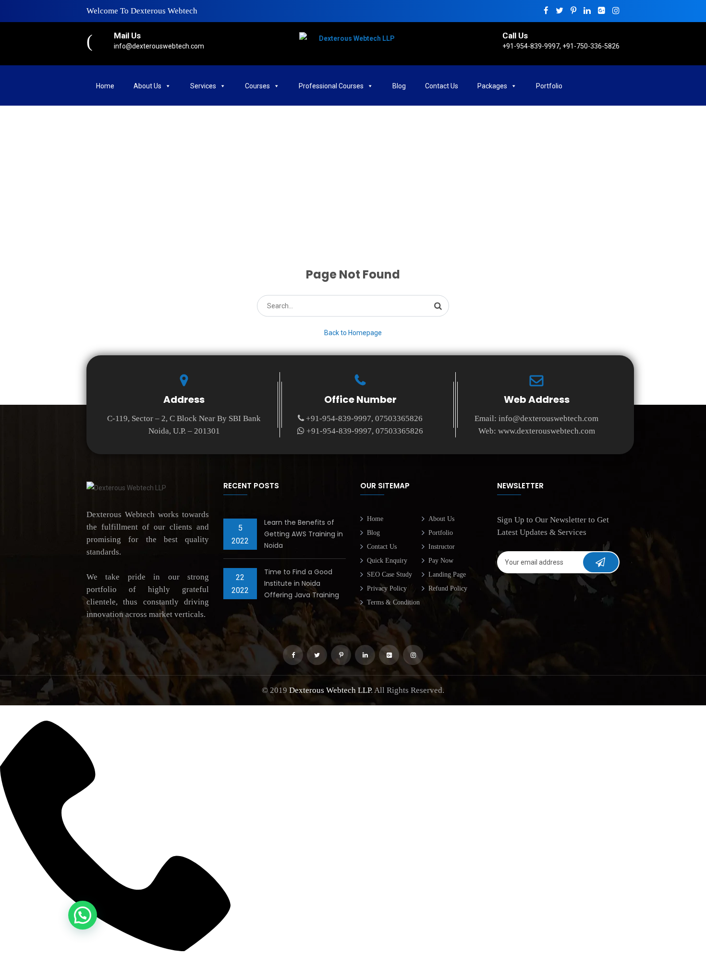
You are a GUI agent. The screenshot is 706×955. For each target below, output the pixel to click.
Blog (399, 86)
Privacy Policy (387, 588)
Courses (257, 86)
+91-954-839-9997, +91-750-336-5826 (561, 46)
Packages (492, 86)
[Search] (438, 305)
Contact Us (441, 86)
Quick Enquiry (387, 560)
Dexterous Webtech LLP (330, 690)
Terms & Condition (393, 602)
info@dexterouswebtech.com (159, 46)
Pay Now (440, 560)
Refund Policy (447, 588)
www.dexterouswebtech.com (546, 430)
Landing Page (447, 574)
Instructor (441, 546)
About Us (147, 86)
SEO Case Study (389, 574)
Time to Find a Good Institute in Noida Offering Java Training (301, 583)
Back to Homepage (353, 333)
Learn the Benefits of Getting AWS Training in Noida (303, 534)
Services (203, 86)
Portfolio (440, 532)
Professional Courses (331, 86)
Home (105, 86)
